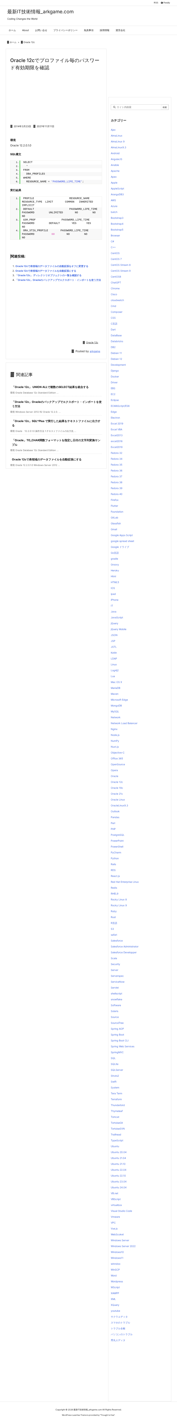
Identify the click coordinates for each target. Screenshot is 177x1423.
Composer (116, 311)
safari (114, 934)
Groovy (115, 564)
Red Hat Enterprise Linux (125, 881)
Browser (115, 235)
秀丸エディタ (118, 1340)
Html (113, 576)
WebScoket (117, 1234)
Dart (113, 329)
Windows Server (120, 1240)
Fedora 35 (116, 464)
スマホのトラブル (120, 1322)
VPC (113, 1222)
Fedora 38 (116, 482)
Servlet (115, 987)
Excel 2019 (117, 423)
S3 (112, 928)
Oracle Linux (118, 799)
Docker (115, 376)
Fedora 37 (116, 476)
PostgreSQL (117, 834)
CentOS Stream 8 (121, 264)
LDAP (114, 658)
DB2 (113, 347)
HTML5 (115, 582)
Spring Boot (117, 1034)
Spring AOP (117, 1028)
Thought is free (107, 1415)
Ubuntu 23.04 (119, 1181)
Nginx (114, 729)
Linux (114, 664)
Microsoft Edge (119, 699)
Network (115, 717)
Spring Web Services (122, 1046)
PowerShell (117, 846)
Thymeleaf (117, 1111)
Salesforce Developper (124, 952)
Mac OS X (116, 682)
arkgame (95, 351)
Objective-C (117, 752)
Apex (114, 176)
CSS (113, 317)
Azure (114, 206)
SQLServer (117, 1069)
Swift (114, 1081)
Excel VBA (116, 429)
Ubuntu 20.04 (119, 1152)
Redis (114, 887)
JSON (114, 635)
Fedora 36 (116, 470)
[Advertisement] (56, 97)
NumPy (115, 740)
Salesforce (117, 940)
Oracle (114, 776)
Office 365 (117, 758)
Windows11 (117, 1257)
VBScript (116, 1199)
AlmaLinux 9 (118, 141)
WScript (115, 1287)
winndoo (115, 1263)
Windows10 (117, 1252)
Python (115, 858)
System (115, 1087)
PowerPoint (117, 840)
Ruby (114, 911)
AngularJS (116, 159)
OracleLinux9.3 (119, 805)
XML (113, 1299)
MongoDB (116, 705)
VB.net (114, 1193)
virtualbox (116, 1205)
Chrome (115, 288)
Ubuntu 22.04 (118, 1169)
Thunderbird (118, 1105)
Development (118, 364)
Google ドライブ (120, 546)
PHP (113, 828)
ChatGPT (116, 282)
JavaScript (117, 617)
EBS (113, 388)
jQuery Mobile (118, 629)
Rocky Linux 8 (119, 899)
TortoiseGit (117, 1122)
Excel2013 (117, 435)
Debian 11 (116, 353)
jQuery (114, 623)
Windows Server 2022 (123, 1246)
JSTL (114, 646)
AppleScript (117, 188)
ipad (113, 593)
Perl (113, 823)
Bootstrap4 (117, 223)
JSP (113, 640)
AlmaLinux (116, 135)
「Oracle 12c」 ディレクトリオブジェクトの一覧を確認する (48, 275)
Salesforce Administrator (124, 946)
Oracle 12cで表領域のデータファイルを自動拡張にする (45, 270)
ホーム (13, 42)
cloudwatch (117, 300)
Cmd (113, 306)
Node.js (115, 734)
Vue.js (114, 1228)
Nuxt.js (115, 746)
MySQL (115, 711)
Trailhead (116, 1134)
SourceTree (117, 1022)
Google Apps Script (122, 535)
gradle (114, 558)
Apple (114, 182)
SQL (113, 1058)
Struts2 (115, 1075)
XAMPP (115, 1293)
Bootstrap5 (117, 229)
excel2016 (117, 441)
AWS (113, 200)
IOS (113, 588)
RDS (113, 870)
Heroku (115, 570)
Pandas (115, 817)
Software (116, 1005)
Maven (114, 693)
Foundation (117, 511)
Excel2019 (117, 447)
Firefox (115, 499)
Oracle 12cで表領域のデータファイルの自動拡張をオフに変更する (51, 266)
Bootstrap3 (117, 217)
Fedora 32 (116, 452)
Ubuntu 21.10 (118, 1163)
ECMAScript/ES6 (120, 405)
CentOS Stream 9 (121, 270)
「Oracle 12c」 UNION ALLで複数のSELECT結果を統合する (50, 387)
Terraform (116, 1099)
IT (112, 605)
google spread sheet (122, 541)
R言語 (114, 922)
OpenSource (118, 764)
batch (114, 211)
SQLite (114, 1063)
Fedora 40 (116, 494)
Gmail (114, 529)
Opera (114, 770)
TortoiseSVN (118, 1128)
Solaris (114, 1011)
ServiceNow (117, 981)
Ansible (115, 164)
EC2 (113, 394)
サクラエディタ (119, 1316)
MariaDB (115, 687)
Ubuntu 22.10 (118, 1175)
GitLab (114, 517)
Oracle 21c (117, 793)
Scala (114, 958)
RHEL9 (114, 893)
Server (114, 969)
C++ (113, 247)
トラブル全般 (118, 1328)
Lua (113, 676)
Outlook (115, 811)
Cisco (114, 294)
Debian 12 (116, 358)
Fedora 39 (116, 488)
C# (112, 241)
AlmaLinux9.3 (118, 147)
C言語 (114, 323)
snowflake (116, 999)
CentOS (115, 253)
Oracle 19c (117, 787)
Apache (115, 170)
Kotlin (114, 652)
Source (115, 1016)
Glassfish (116, 523)
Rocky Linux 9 (119, 905)
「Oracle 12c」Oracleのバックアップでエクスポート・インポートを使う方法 (58, 279)
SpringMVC (117, 1052)
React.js (115, 875)
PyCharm (116, 852)
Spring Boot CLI (120, 1040)
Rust (113, 917)
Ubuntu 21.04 (118, 1158)
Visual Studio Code (121, 1210)
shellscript (116, 993)
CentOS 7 (116, 259)
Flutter (114, 505)
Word (114, 1275)
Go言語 (115, 552)
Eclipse (115, 400)
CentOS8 (116, 276)
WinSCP (115, 1269)
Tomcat (115, 1116)
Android (115, 153)
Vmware (115, 1216)
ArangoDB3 (117, 194)
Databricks (117, 341)
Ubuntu (115, 1146)
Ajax (113, 129)
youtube (115, 1310)
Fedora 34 (116, 458)
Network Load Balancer (124, 723)
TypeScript (117, 1140)
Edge (114, 411)
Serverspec (117, 975)
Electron (115, 417)
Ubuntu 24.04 (119, 1187)
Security (115, 964)
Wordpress (117, 1281)
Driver (114, 382)
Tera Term (116, 1093)
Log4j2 (115, 670)
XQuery (115, 1304)
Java (113, 611)
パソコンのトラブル (122, 1334)
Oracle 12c (29, 42)
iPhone (114, 599)
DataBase (116, 335)
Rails (113, 864)
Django (115, 370)
